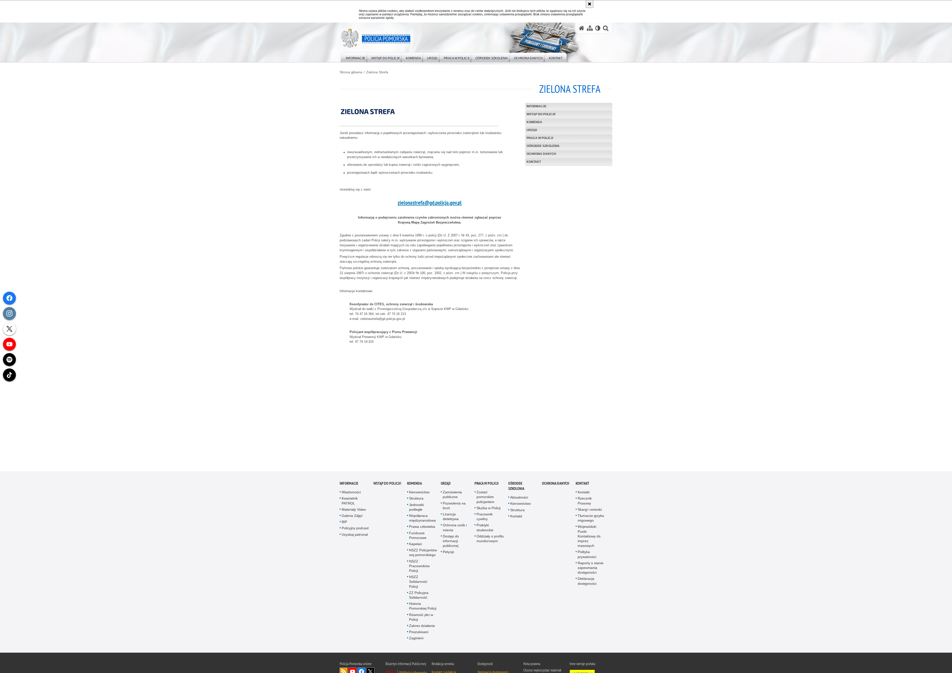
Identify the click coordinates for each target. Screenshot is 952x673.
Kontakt (534, 162)
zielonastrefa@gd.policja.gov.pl (430, 202)
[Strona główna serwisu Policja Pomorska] (581, 28)
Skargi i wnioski (590, 512)
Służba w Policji (488, 510)
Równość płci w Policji (421, 619)
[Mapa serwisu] (590, 28)
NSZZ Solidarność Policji (418, 584)
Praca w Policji (540, 138)
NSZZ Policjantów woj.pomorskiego (423, 555)
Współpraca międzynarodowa (422, 520)
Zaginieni (416, 641)
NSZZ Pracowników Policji (419, 568)
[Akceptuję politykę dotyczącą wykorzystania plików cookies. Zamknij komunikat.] (589, 4)
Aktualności (519, 500)
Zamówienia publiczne (452, 497)
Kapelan (415, 546)
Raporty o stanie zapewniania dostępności (590, 570)
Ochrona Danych (541, 154)
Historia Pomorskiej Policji (422, 608)
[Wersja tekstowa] (597, 28)
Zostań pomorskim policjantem (485, 499)
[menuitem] (355, 57)
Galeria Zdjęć (352, 518)
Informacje (536, 106)
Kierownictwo (419, 495)
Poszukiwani (418, 634)
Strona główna (351, 72)
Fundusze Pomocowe (417, 537)
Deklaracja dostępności (587, 583)
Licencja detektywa (451, 518)
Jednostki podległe (416, 509)
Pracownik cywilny (484, 518)
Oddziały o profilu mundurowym (490, 540)
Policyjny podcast (355, 531)
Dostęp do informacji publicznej (451, 543)
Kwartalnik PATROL (350, 503)
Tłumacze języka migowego (591, 520)
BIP (344, 524)
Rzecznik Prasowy (585, 503)
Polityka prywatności (587, 556)
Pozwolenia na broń (454, 508)
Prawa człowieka (422, 529)
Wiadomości (351, 495)
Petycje (448, 554)
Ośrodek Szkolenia (543, 146)
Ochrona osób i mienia (455, 530)
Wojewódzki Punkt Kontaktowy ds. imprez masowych (589, 538)
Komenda (534, 122)
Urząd (532, 130)
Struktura (416, 501)
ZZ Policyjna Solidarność (418, 597)
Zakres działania (422, 628)
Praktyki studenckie (484, 530)
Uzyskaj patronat (355, 537)
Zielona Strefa (377, 72)
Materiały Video (354, 512)
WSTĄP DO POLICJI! (541, 114)
